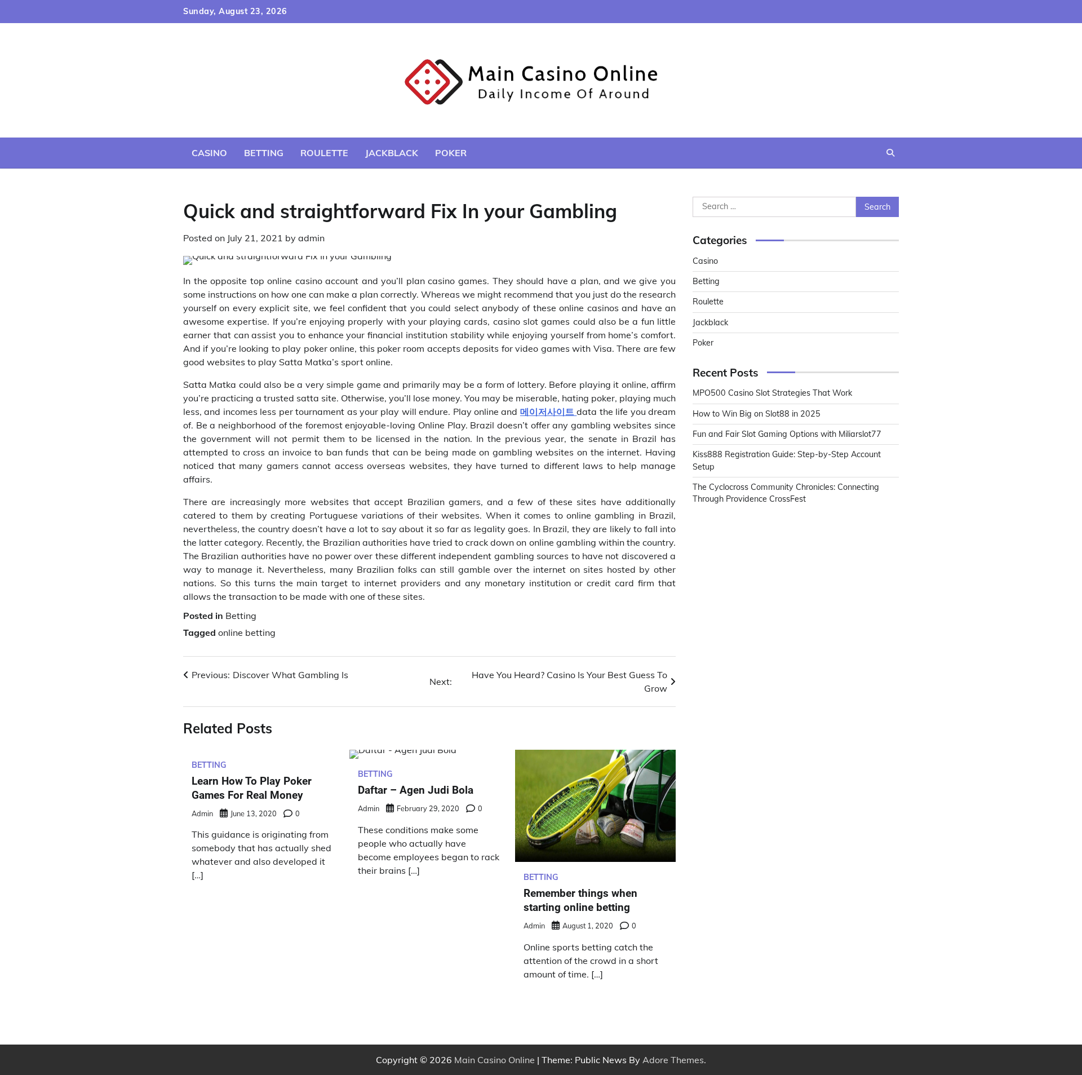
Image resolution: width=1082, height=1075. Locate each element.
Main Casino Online (494, 1059)
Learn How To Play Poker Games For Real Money (252, 788)
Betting (263, 152)
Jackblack (391, 152)
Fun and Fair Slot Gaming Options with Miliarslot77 (787, 434)
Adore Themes (673, 1059)
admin (311, 238)
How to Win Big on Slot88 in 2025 (757, 414)
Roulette (324, 152)
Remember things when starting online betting (580, 900)
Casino (209, 152)
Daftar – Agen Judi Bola (415, 790)
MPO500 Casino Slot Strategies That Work (772, 393)
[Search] (890, 152)
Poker (451, 152)
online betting (247, 632)
